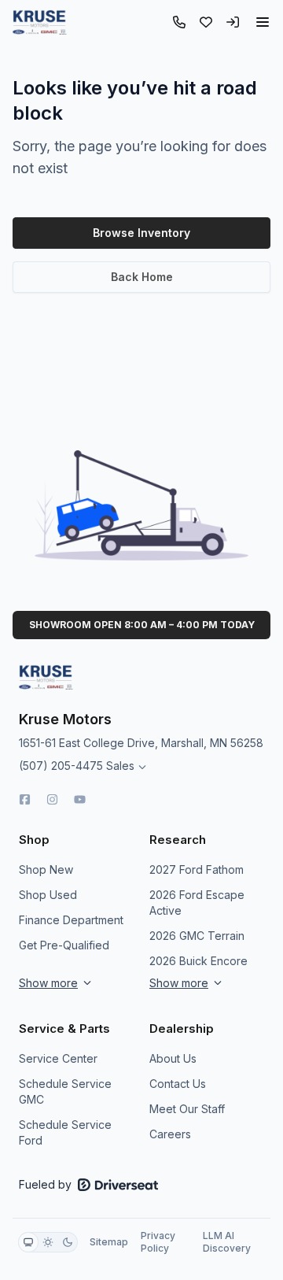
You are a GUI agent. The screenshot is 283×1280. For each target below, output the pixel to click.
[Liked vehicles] (206, 22)
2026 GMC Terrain (196, 935)
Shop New (46, 869)
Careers (170, 1134)
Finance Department (71, 920)
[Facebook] (25, 799)
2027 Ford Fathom (196, 869)
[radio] (28, 1242)
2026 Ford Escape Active (196, 902)
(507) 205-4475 (61, 765)
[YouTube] (80, 799)
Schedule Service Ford (65, 1132)
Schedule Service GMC (65, 1091)
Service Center (58, 1058)
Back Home (142, 276)
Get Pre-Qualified (64, 945)
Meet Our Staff (187, 1108)
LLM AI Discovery (227, 1242)
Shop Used (48, 894)
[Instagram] (52, 799)
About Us (173, 1058)
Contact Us (177, 1083)
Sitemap (109, 1242)
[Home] (40, 22)
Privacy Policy (158, 1242)
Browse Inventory (141, 232)
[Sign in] (232, 22)
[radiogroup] (48, 1242)
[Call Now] (179, 22)
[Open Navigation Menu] (262, 22)
